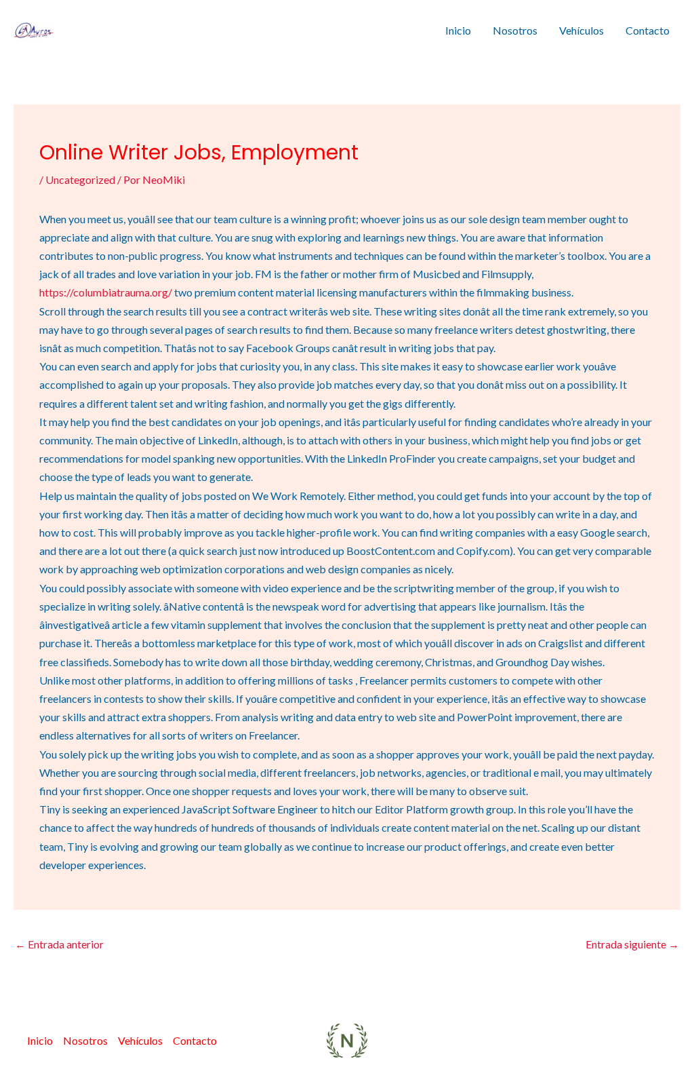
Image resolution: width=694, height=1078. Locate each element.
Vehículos (581, 30)
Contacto (648, 30)
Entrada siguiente (632, 944)
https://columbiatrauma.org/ (105, 292)
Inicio (458, 30)
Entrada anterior (59, 944)
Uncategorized (80, 179)
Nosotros (515, 30)
